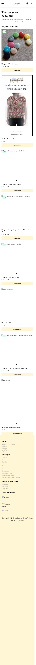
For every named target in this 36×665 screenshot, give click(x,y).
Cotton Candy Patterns (8, 444)
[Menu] (5, 3)
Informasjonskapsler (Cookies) (11, 477)
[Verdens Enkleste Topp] (17, 105)
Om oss (4, 469)
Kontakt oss (5, 471)
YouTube (5, 488)
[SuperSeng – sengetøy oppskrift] (17, 402)
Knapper (4, 448)
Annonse (4, 458)
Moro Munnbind (7, 323)
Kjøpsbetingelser (7, 473)
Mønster (4, 446)
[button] (31, 3)
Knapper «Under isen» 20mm (11, 184)
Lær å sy (4, 462)
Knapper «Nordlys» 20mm (10, 277)
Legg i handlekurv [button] (17, 145)
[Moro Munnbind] (17, 304)
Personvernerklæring (8, 475)
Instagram (5, 486)
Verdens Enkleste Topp (9, 139)
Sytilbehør (5, 451)
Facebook (5, 484)
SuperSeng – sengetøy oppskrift (12, 427)
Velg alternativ (17, 70)
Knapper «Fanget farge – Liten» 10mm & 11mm (15, 231)
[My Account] (27, 3)
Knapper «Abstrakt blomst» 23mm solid (15, 368)
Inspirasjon (5, 460)
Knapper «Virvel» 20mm (10, 64)
